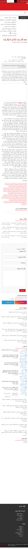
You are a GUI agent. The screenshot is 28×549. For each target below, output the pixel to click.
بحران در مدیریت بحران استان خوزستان (18, 312)
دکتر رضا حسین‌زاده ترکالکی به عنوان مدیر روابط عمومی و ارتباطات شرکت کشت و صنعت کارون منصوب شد (14, 432)
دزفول (20, 199)
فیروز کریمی (6, 202)
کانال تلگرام (9, 302)
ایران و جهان (7, 396)
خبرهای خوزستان (15, 197)
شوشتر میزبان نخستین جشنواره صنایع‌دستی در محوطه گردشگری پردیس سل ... (8, 20)
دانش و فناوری (18, 532)
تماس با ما (19, 518)
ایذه (9, 193)
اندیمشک (16, 193)
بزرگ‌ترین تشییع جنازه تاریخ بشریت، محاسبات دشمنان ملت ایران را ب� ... (8, 31)
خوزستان (18, 61)
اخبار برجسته (14, 59)
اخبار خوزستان (6, 188)
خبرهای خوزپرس (23, 197)
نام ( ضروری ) (22, 251)
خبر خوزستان (6, 195)
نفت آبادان (24, 204)
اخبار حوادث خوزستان (22, 188)
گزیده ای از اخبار (11, 61)
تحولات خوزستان (23, 195)
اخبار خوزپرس (13, 188)
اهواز (12, 193)
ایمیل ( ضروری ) (22, 257)
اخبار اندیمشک (12, 186)
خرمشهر (8, 197)
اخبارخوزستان (23, 190)
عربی (1, 1)
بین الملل (20, 534)
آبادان (25, 183)
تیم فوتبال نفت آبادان (14, 195)
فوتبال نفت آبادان (13, 202)
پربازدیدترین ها (7, 393)
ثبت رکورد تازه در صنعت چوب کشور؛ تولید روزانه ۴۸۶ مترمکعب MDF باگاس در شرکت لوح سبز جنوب (10, 372)
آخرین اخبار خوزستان (18, 183)
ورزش (5, 61)
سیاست (20, 526)
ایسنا (12, 102)
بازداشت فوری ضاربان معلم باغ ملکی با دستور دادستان (14, 335)
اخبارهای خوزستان (7, 190)
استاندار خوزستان (22, 193)
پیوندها (20, 516)
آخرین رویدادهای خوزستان (21, 186)
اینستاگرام (22, 302)
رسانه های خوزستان (13, 199)
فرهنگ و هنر (19, 529)
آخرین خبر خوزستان (9, 183)
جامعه (20, 531)
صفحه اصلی (19, 513)
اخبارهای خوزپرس (15, 190)
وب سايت (23, 262)
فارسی (4, 1)
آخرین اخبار (21, 59)
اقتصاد (20, 528)
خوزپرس (3, 197)
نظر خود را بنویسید (21, 268)
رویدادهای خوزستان (22, 202)
